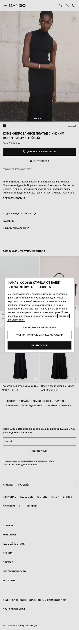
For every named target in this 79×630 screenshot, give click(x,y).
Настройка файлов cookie (39, 327)
